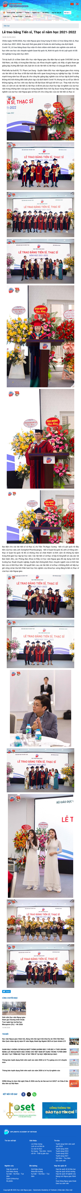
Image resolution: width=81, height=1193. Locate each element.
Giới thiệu (19, 12)
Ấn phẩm (9, 1181)
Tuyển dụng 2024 (62, 1151)
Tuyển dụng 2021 (62, 1156)
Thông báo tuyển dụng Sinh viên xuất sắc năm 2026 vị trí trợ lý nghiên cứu (31, 1071)
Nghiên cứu (35, 12)
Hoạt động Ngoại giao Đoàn (66, 1181)
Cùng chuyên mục (10, 998)
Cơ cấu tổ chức (36, 1149)
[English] (77, 4)
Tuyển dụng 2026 (62, 1149)
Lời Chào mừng (36, 1144)
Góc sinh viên (61, 1161)
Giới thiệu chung (12, 1171)
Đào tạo (66, 12)
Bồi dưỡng (46, 12)
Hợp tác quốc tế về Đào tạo (66, 1169)
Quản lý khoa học (12, 1179)
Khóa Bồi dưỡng (37, 1171)
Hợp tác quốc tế (56, 12)
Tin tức (27, 12)
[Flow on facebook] (23, 1094)
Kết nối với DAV (10, 1094)
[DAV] (15, 4)
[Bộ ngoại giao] (21, 1110)
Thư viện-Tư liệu (17, 16)
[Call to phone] (34, 1094)
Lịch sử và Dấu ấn (37, 1146)
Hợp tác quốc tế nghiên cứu (66, 1174)
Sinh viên (28, 16)
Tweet (8, 991)
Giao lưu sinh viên (62, 1183)
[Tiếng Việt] (72, 4)
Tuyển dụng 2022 (62, 1153)
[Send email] (29, 1094)
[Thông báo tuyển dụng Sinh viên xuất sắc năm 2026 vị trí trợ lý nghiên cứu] (74, 1073)
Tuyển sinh (6, 16)
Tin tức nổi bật (11, 12)
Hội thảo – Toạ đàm (63, 1158)
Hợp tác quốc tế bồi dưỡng (65, 1171)
